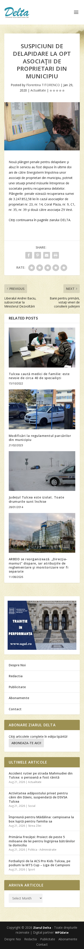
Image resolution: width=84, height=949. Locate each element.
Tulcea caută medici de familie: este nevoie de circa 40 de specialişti (39, 376)
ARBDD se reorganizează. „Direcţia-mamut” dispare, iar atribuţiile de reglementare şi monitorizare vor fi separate (39, 565)
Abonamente (19, 698)
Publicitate (17, 687)
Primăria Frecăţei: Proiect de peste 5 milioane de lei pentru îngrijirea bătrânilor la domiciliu (42, 841)
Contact (15, 709)
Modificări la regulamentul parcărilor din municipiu (40, 438)
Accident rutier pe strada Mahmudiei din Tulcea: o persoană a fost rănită (41, 775)
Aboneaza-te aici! (26, 743)
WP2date (62, 932)
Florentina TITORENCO (43, 85)
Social (31, 806)
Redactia (16, 676)
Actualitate (38, 90)
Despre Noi (17, 665)
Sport (31, 869)
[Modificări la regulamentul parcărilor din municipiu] (42, 409)
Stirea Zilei (34, 826)
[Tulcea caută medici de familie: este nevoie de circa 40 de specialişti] (42, 348)
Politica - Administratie (42, 849)
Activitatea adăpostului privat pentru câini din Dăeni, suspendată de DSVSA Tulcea (38, 797)
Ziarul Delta (42, 928)
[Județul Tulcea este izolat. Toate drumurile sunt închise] (42, 471)
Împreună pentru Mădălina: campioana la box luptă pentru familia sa (41, 819)
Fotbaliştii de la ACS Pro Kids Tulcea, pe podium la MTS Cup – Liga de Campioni (39, 863)
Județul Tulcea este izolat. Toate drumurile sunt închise (36, 499)
